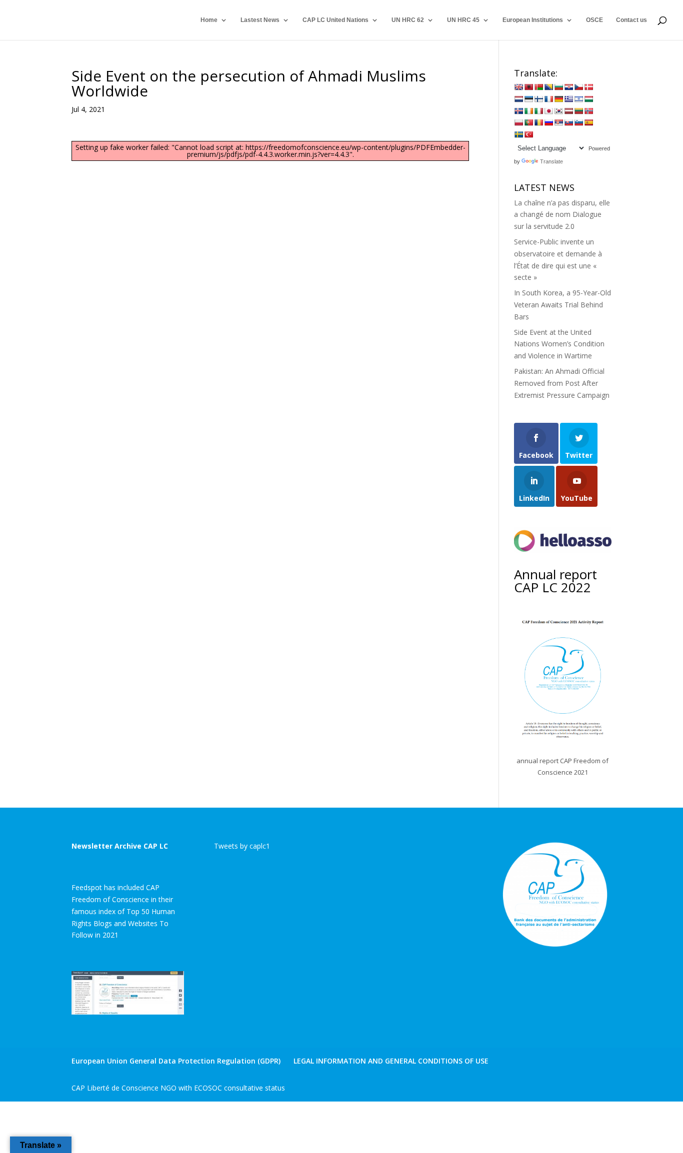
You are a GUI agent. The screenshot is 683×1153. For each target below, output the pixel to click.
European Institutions (532, 19)
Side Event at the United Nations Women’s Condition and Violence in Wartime (559, 344)
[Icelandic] (518, 111)
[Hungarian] (588, 99)
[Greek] (568, 99)
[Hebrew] (578, 99)
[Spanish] (588, 122)
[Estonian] (528, 99)
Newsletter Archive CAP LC (120, 846)
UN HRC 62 (408, 19)
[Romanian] (538, 122)
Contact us (631, 19)
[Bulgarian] (558, 87)
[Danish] (588, 87)
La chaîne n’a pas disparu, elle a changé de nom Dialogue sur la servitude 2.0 (562, 214)
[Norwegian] (588, 111)
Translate (551, 161)
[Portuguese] (528, 122)
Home (209, 19)
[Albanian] (528, 87)
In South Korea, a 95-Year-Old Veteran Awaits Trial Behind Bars (562, 304)
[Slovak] (568, 122)
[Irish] (528, 111)
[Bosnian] (548, 87)
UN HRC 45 (463, 19)
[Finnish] (538, 99)
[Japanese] (548, 111)
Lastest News (260, 19)
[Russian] (548, 122)
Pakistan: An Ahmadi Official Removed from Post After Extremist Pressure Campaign (562, 383)
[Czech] (578, 87)
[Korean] (558, 111)
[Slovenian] (578, 122)
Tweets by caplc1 (242, 846)
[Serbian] (558, 122)
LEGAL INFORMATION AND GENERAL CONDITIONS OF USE (391, 1061)
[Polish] (518, 122)
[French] (548, 99)
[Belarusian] (538, 87)
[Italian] (538, 111)
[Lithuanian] (578, 111)
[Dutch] (518, 99)
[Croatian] (568, 87)
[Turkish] (528, 134)
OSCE (594, 19)
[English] (518, 87)
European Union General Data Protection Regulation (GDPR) (176, 1061)
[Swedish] (518, 134)
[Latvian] (568, 111)
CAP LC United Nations (335, 19)
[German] (558, 99)
